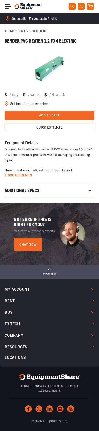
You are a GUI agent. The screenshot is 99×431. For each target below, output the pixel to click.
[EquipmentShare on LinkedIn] (49, 408)
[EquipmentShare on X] (38, 408)
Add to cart (49, 115)
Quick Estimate (49, 127)
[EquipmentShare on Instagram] (60, 408)
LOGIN (71, 386)
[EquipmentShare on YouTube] (70, 408)
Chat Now (27, 244)
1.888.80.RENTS (49, 390)
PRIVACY (40, 386)
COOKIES (56, 386)
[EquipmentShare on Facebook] (28, 408)
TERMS (25, 386)
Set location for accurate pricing (34, 18)
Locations (15, 357)
